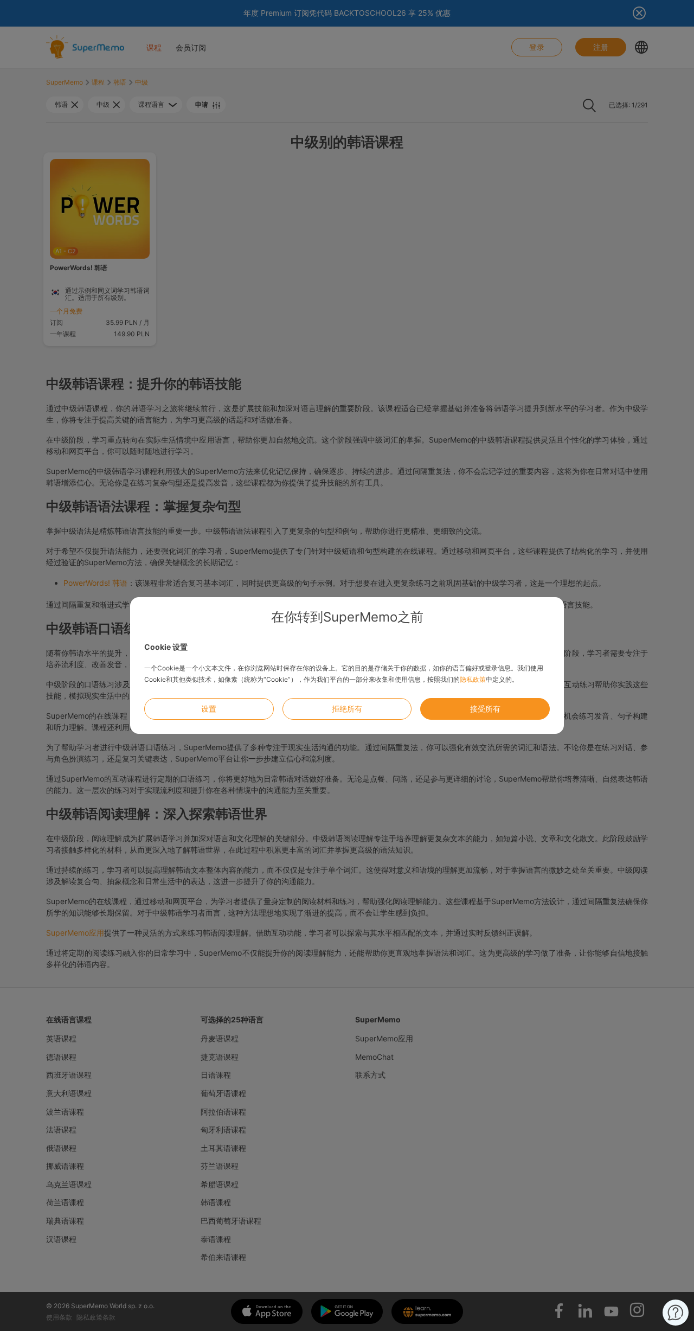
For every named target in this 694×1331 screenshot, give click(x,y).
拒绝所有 (347, 708)
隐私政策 (473, 679)
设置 (208, 708)
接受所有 (485, 708)
